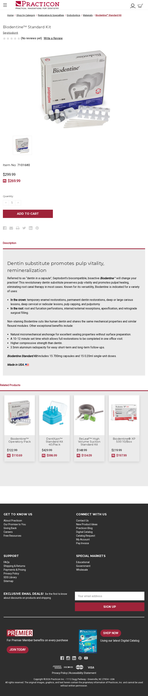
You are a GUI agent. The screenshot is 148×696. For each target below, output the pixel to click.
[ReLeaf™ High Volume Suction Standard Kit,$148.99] (89, 415)
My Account (83, 539)
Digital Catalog (84, 531)
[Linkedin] (30, 228)
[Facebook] (4, 228)
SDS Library (10, 577)
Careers (8, 531)
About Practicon (13, 520)
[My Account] (133, 5)
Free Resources (12, 535)
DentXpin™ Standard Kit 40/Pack (54, 441)
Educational (83, 562)
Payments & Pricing (15, 569)
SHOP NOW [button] (110, 633)
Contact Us (82, 520)
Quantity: (8, 196)
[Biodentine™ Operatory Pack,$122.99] (19, 415)
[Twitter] (24, 228)
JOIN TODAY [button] (18, 649)
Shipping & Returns (14, 566)
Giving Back (10, 528)
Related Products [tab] (10, 385)
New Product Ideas (86, 524)
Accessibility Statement (82, 673)
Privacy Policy (11, 573)
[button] (39, 633)
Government (83, 566)
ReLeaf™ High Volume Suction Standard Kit (89, 441)
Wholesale (82, 569)
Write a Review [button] (53, 38)
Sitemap (8, 581)
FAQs (7, 562)
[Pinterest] (37, 228)
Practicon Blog (84, 528)
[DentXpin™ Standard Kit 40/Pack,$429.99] (54, 415)
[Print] (17, 228)
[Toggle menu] (5, 5)
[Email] (11, 228)
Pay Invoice (82, 543)
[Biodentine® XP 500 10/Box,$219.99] (124, 415)
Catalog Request (85, 535)
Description (9, 243)
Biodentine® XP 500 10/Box (124, 440)
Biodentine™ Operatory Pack (19, 440)
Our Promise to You (15, 524)
